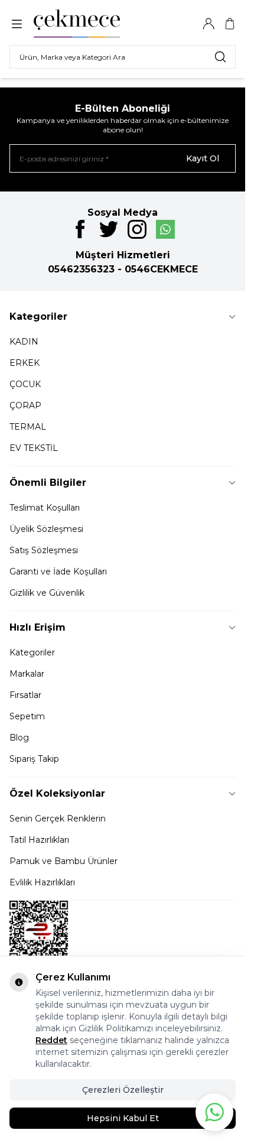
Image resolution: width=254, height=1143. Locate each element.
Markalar (26, 673)
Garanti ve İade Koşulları (58, 571)
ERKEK (24, 363)
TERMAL (27, 426)
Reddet (51, 1040)
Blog (19, 737)
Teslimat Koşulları (44, 507)
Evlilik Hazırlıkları (42, 882)
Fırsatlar (25, 695)
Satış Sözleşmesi (43, 550)
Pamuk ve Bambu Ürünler (63, 861)
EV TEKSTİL (33, 448)
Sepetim (27, 716)
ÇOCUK (25, 384)
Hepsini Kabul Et (123, 1118)
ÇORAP (25, 405)
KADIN (23, 341)
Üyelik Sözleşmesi (46, 529)
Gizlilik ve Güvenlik (46, 592)
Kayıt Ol (202, 158)
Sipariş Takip (34, 759)
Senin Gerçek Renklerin (57, 818)
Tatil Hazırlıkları (39, 839)
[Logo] (90, 23)
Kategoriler (32, 652)
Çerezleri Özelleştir (123, 1089)
